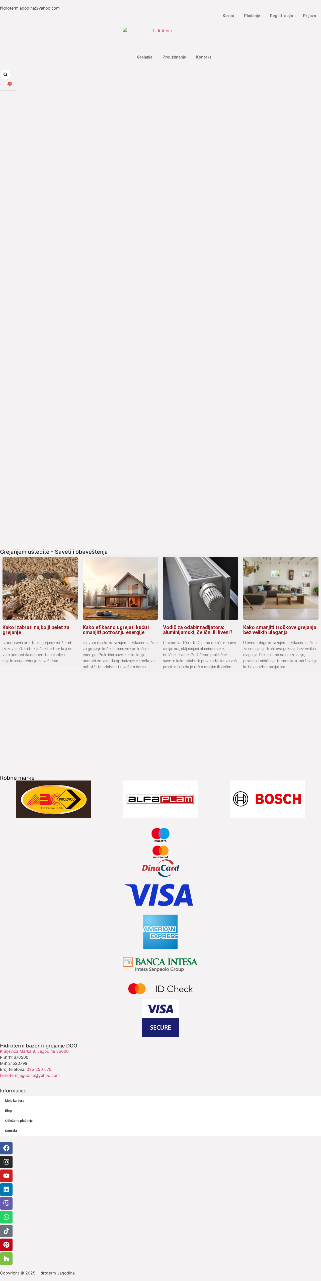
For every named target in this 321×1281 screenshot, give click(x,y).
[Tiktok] (6, 1231)
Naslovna (118, 57)
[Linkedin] (6, 1189)
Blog (8, 1110)
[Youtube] (6, 1175)
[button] (6, 800)
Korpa (228, 15)
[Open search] (5, 74)
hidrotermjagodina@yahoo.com (30, 1075)
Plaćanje (252, 15)
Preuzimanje (174, 57)
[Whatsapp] (6, 1217)
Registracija (281, 15)
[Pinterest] (6, 1245)
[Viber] (6, 1203)
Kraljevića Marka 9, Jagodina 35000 (34, 1051)
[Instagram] (6, 1162)
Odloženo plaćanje (19, 1121)
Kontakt (203, 57)
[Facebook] (6, 1148)
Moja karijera (14, 1100)
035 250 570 (39, 1069)
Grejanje (144, 57)
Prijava (309, 15)
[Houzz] (6, 1258)
